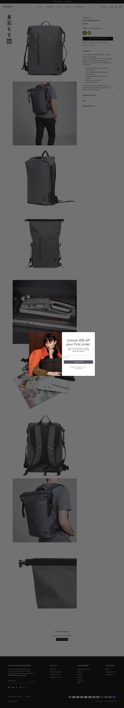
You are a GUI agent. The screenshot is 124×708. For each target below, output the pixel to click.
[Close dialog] (93, 334)
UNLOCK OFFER (78, 362)
